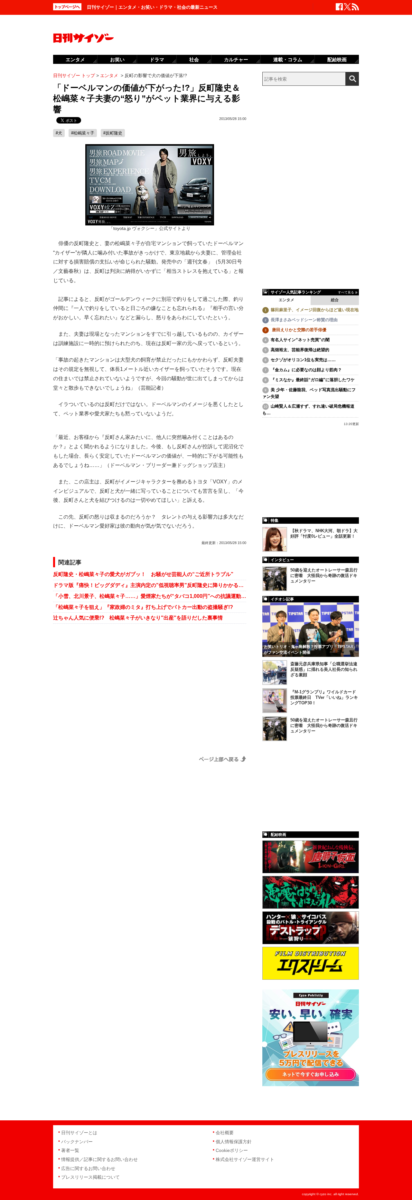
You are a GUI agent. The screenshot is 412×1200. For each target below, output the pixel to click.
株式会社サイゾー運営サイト (245, 1159)
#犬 (59, 133)
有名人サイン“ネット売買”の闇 (300, 339)
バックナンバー (77, 1141)
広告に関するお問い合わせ (88, 1168)
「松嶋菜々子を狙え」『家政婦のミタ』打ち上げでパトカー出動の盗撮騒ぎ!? (143, 607)
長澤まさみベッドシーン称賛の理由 (304, 319)
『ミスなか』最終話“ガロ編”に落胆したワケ (313, 379)
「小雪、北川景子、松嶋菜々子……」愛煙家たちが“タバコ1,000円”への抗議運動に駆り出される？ (149, 596)
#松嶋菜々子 (82, 133)
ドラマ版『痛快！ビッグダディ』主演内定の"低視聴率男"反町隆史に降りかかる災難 (149, 585)
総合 (335, 300)
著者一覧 (70, 1150)
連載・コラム (287, 59)
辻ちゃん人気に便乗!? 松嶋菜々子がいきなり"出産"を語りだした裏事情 (138, 617)
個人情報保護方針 (234, 1141)
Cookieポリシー (232, 1150)
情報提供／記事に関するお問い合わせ (99, 1159)
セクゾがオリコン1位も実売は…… (303, 359)
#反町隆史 (112, 133)
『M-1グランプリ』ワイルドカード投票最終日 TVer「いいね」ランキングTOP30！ (324, 697)
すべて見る (346, 292)
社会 (194, 59)
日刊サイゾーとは (79, 1132)
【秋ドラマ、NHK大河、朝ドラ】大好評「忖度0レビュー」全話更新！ (324, 533)
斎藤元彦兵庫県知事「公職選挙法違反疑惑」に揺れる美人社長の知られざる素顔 (323, 669)
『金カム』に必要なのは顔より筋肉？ (306, 369)
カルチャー (236, 59)
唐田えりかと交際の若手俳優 (298, 329)
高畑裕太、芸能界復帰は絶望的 (300, 349)
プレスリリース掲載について (90, 1177)
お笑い (117, 59)
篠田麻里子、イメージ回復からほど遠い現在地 (315, 309)
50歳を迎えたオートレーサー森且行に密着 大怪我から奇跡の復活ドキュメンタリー (324, 575)
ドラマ (157, 59)
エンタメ (286, 300)
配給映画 (337, 59)
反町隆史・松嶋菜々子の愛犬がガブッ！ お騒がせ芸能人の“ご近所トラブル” (143, 574)
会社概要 (225, 1132)
